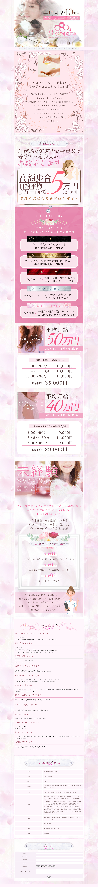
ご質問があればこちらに (24, 871)
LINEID (25, 863)
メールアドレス (24, 856)
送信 (49, 876)
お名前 (24, 853)
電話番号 (25, 859)
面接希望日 (24, 866)
